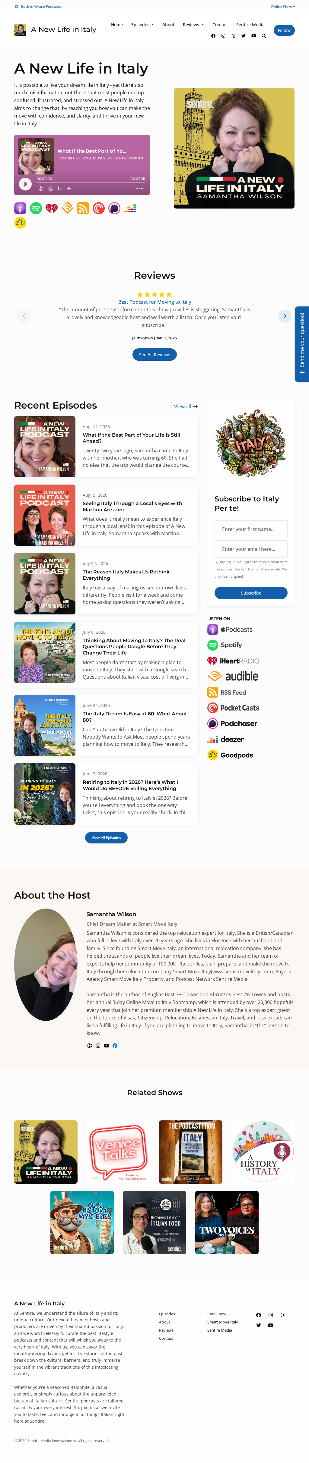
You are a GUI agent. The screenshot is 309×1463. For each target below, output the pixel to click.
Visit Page (46, 1159)
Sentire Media (250, 24)
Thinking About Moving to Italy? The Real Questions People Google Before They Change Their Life (134, 647)
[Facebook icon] (259, 1315)
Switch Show (281, 7)
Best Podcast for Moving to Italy (154, 302)
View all (183, 406)
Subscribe (251, 593)
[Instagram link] (223, 35)
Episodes (141, 24)
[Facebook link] (213, 35)
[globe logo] (90, 1045)
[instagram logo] (98, 1045)
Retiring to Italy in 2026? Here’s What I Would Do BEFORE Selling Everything (130, 785)
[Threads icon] (283, 1315)
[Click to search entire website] (264, 35)
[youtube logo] (107, 1045)
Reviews (191, 24)
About (168, 24)
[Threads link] (233, 35)
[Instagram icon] (271, 1315)
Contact (220, 24)
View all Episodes (106, 837)
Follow (284, 30)
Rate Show (216, 1314)
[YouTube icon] (271, 1325)
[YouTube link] (254, 35)
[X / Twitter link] (244, 35)
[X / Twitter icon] (259, 1325)
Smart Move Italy (222, 1322)
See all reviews (154, 354)
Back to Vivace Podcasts (41, 6)
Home (117, 24)
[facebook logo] (115, 1045)
